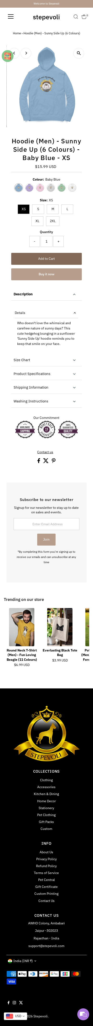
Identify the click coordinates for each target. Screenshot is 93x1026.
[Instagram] (14, 1003)
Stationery (46, 808)
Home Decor (46, 801)
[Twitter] (21, 1003)
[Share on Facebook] (39, 462)
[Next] (26, 53)
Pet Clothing (46, 815)
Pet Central (46, 880)
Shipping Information (31, 387)
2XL (53, 221)
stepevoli (46, 17)
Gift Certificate (46, 887)
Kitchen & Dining (46, 794)
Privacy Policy (46, 859)
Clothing (46, 780)
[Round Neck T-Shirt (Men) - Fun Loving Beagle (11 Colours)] (21, 627)
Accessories (46, 787)
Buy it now (46, 274)
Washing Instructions (31, 401)
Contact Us (46, 901)
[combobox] (15, 1016)
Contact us (45, 452)
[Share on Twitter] (46, 462)
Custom (46, 829)
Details (20, 313)
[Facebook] (8, 1003)
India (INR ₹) (23, 961)
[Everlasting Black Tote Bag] (60, 627)
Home (17, 33)
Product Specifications (32, 373)
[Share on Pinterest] (54, 462)
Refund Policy (46, 866)
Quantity (46, 232)
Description (23, 294)
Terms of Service (46, 873)
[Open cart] (84, 17)
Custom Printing (46, 893)
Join (46, 539)
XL (37, 221)
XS (24, 209)
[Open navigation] (10, 17)
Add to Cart (46, 258)
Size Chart (22, 360)
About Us (46, 852)
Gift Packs (46, 822)
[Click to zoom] (78, 53)
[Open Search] (76, 17)
